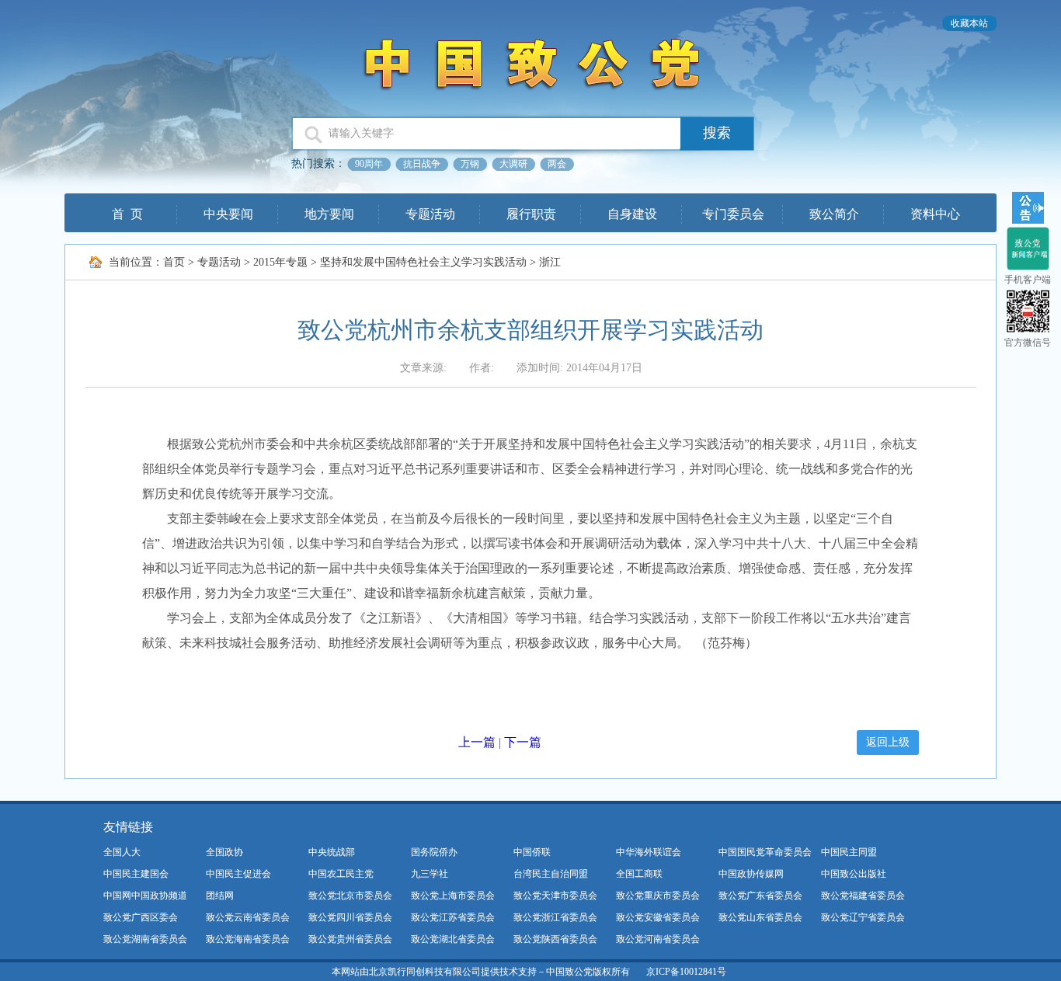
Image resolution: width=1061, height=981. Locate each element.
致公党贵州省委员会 (350, 939)
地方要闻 (329, 214)
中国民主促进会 (238, 873)
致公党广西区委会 (140, 917)
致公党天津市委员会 (555, 895)
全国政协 (224, 852)
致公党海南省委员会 (248, 939)
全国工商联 (639, 873)
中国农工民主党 (341, 873)
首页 (174, 262)
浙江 (550, 262)
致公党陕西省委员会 (555, 939)
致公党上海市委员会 (453, 895)
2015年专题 (280, 262)
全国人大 (122, 852)
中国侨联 (532, 852)
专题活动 (430, 214)
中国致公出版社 (853, 873)
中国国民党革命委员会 (765, 852)
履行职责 (531, 214)
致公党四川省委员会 (350, 917)
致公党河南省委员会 (658, 939)
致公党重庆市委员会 (658, 895)
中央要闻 (228, 214)
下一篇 (522, 742)
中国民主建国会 (136, 873)
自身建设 (632, 214)
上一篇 (477, 742)
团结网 (220, 895)
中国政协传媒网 (751, 873)
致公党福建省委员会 (863, 895)
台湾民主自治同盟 (550, 873)
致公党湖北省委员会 (453, 939)
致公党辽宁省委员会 (863, 917)
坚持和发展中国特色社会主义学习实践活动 (423, 262)
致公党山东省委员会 (760, 917)
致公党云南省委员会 (248, 917)
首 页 (127, 214)
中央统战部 (331, 852)
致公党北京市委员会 (350, 895)
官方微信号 (1027, 342)
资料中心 (935, 214)
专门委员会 (733, 214)
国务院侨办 (434, 852)
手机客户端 (1027, 279)
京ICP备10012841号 (686, 971)
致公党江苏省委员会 (453, 917)
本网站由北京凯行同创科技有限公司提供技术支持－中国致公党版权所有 (481, 971)
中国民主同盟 (849, 852)
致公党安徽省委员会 (658, 917)
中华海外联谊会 (648, 852)
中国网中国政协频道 (145, 895)
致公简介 (834, 214)
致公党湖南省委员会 (145, 939)
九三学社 (429, 873)
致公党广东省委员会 (760, 895)
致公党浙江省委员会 (555, 917)
